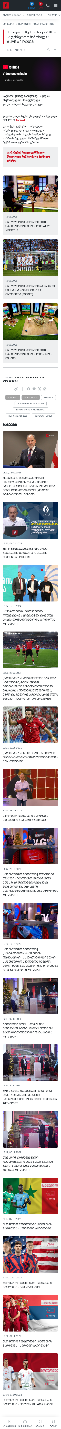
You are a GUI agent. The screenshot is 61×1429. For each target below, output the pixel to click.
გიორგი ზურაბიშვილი (30, 404)
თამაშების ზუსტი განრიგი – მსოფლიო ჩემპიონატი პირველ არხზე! (28, 156)
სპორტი (12, 398)
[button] (13, 15)
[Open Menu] (55, 5)
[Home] (6, 5)
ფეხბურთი (30, 398)
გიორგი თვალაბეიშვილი (30, 410)
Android (20, 120)
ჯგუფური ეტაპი (44, 416)
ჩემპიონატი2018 (17, 416)
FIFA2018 (48, 398)
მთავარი (9, 24)
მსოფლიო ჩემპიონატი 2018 (36, 24)
